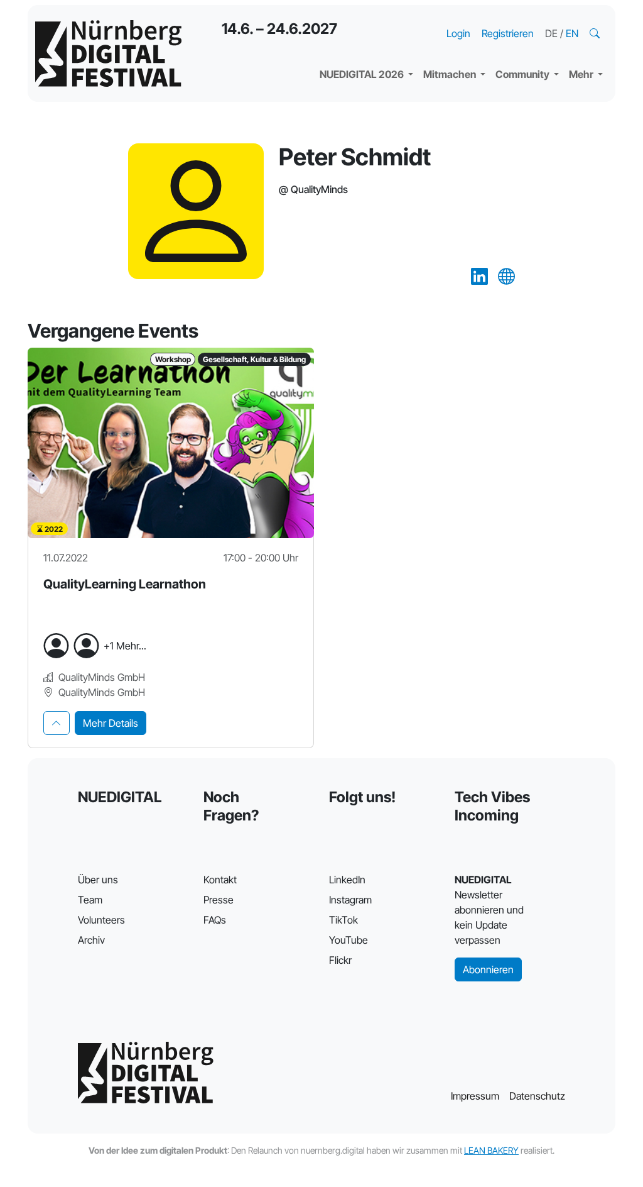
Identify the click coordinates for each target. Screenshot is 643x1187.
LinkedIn (347, 879)
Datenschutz (537, 1096)
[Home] (108, 53)
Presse (218, 899)
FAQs (214, 920)
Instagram (350, 899)
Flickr (340, 960)
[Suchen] (596, 33)
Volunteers (101, 920)
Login (458, 33)
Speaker (349, 44)
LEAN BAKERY (491, 1150)
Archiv (91, 940)
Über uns (98, 879)
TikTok (343, 920)
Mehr (582, 74)
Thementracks (363, 19)
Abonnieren (488, 969)
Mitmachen (450, 74)
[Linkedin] (479, 276)
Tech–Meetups (540, 19)
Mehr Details (110, 723)
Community (523, 74)
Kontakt (220, 879)
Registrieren (508, 33)
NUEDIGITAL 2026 (363, 74)
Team (90, 899)
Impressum (475, 1096)
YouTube (348, 940)
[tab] (56, 723)
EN (572, 33)
